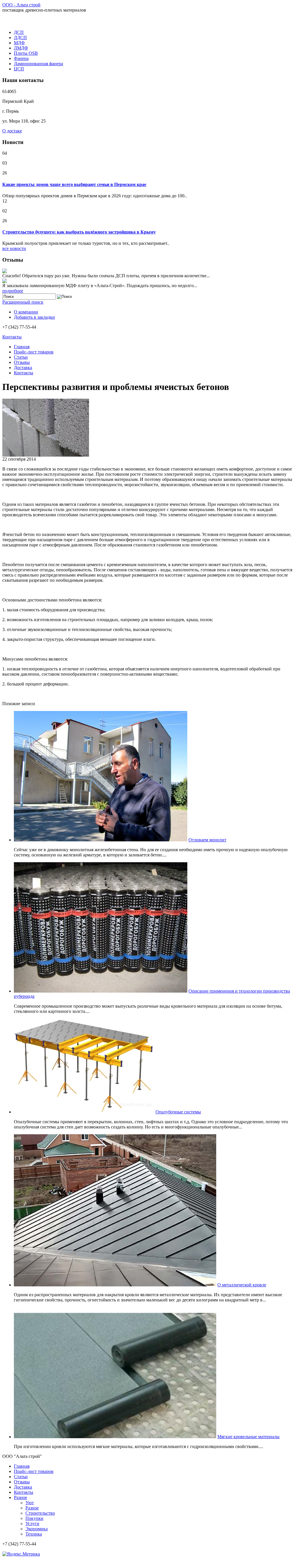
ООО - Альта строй (21, 4)
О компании (26, 311)
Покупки (34, 1518)
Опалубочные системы (178, 1111)
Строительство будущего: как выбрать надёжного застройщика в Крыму (79, 231)
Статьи (21, 357)
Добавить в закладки (34, 317)
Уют (29, 1502)
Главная (21, 346)
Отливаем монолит (207, 839)
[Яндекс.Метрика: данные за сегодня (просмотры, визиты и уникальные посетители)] (21, 1554)
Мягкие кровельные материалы (248, 1436)
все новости (14, 248)
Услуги (32, 1523)
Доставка (23, 367)
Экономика (36, 1528)
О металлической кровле (241, 1284)
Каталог (12, 21)
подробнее (12, 290)
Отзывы (22, 362)
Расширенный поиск (22, 302)
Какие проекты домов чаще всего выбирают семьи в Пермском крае (74, 184)
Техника (33, 1533)
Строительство (40, 1513)
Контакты (12, 336)
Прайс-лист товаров (33, 351)
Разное (20, 1497)
